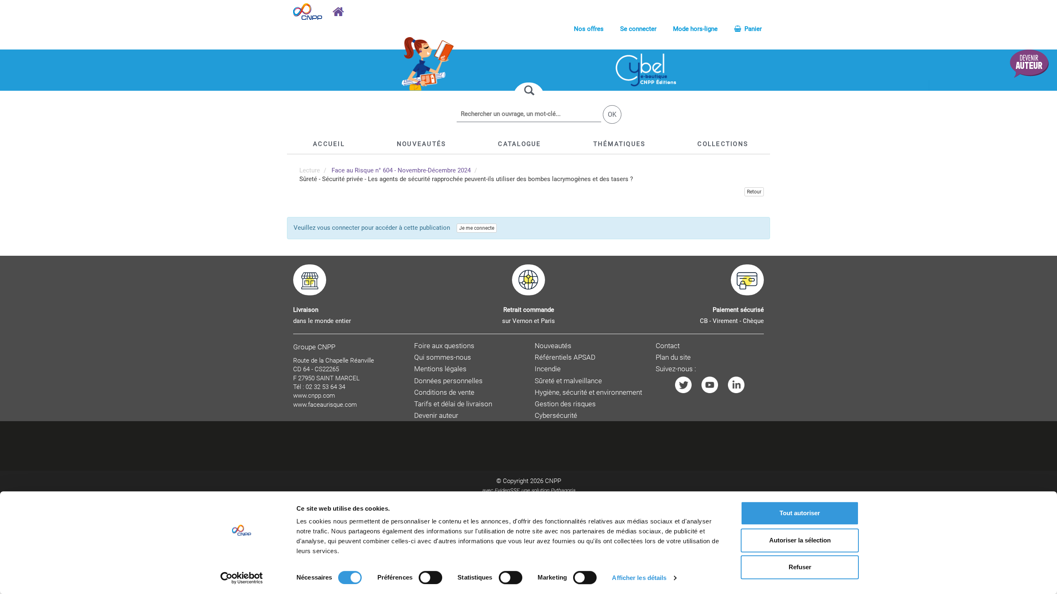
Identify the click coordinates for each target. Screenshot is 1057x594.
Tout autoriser (800, 512)
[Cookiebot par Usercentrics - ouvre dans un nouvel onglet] (242, 578)
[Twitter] (683, 384)
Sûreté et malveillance (568, 381)
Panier (752, 29)
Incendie (548, 369)
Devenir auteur (436, 416)
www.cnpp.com (314, 395)
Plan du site (673, 357)
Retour (754, 192)
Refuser (800, 566)
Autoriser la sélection (800, 540)
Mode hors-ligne (695, 29)
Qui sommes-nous (442, 357)
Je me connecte (476, 228)
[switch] (430, 577)
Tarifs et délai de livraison (453, 404)
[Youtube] (710, 384)
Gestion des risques (565, 404)
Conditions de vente (444, 392)
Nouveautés (553, 346)
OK (612, 114)
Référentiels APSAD (565, 357)
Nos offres (589, 29)
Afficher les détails (639, 577)
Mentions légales (440, 369)
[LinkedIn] (736, 384)
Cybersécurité (556, 416)
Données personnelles (448, 381)
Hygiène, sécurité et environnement (588, 392)
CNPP (553, 481)
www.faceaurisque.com (325, 404)
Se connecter (638, 29)
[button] (519, 144)
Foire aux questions (444, 346)
